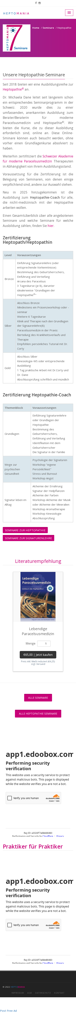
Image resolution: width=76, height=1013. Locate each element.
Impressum (17, 992)
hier (50, 226)
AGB (29, 992)
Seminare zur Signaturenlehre (28, 538)
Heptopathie (13, 89)
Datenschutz (43, 992)
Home (35, 27)
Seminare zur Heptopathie (25, 530)
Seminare (48, 27)
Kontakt (59, 992)
